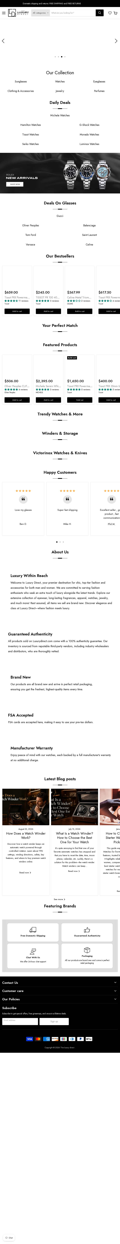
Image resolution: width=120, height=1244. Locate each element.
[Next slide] (116, 41)
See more (59, 899)
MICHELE (39, 392)
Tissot (7, 303)
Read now (24, 872)
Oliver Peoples (10, 392)
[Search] (100, 12)
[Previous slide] (4, 41)
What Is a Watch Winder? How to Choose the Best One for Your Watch (74, 837)
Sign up (54, 1021)
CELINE (70, 303)
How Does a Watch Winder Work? (26, 835)
